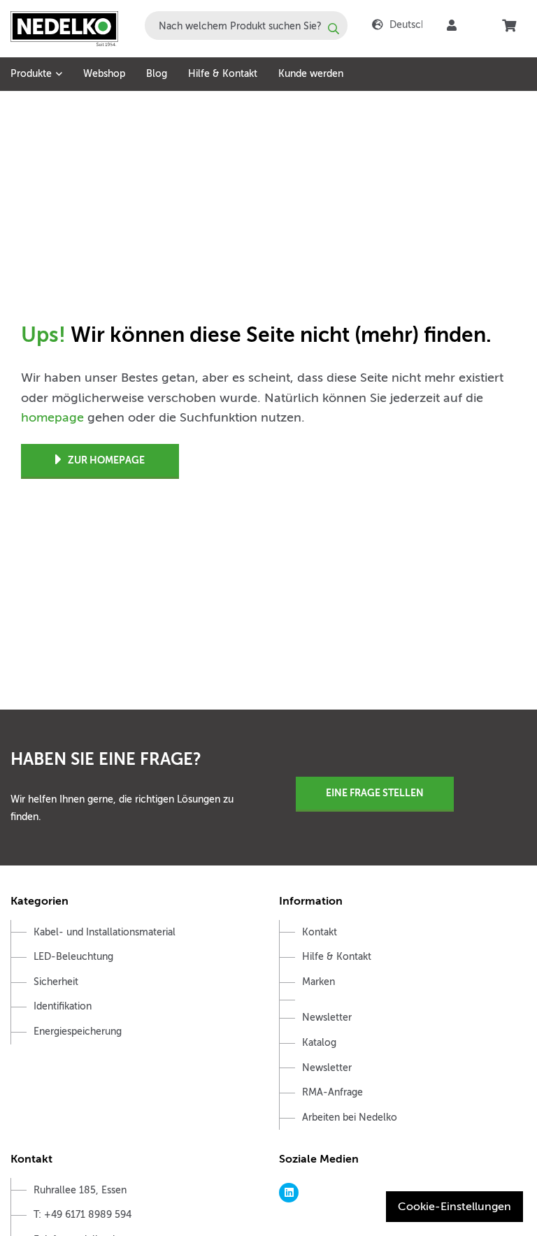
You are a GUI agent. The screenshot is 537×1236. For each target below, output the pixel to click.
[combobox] (246, 25)
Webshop (104, 74)
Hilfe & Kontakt (222, 74)
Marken (318, 982)
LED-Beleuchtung (73, 956)
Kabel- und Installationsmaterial (105, 932)
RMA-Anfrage (332, 1092)
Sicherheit (56, 982)
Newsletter (327, 1017)
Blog (156, 74)
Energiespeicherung (78, 1031)
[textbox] (246, 25)
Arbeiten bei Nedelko (349, 1117)
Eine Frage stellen (375, 792)
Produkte (31, 74)
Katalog (319, 1042)
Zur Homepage (106, 460)
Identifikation (63, 1006)
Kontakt (319, 932)
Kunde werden (310, 74)
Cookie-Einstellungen (454, 1206)
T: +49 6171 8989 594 (82, 1214)
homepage (52, 417)
